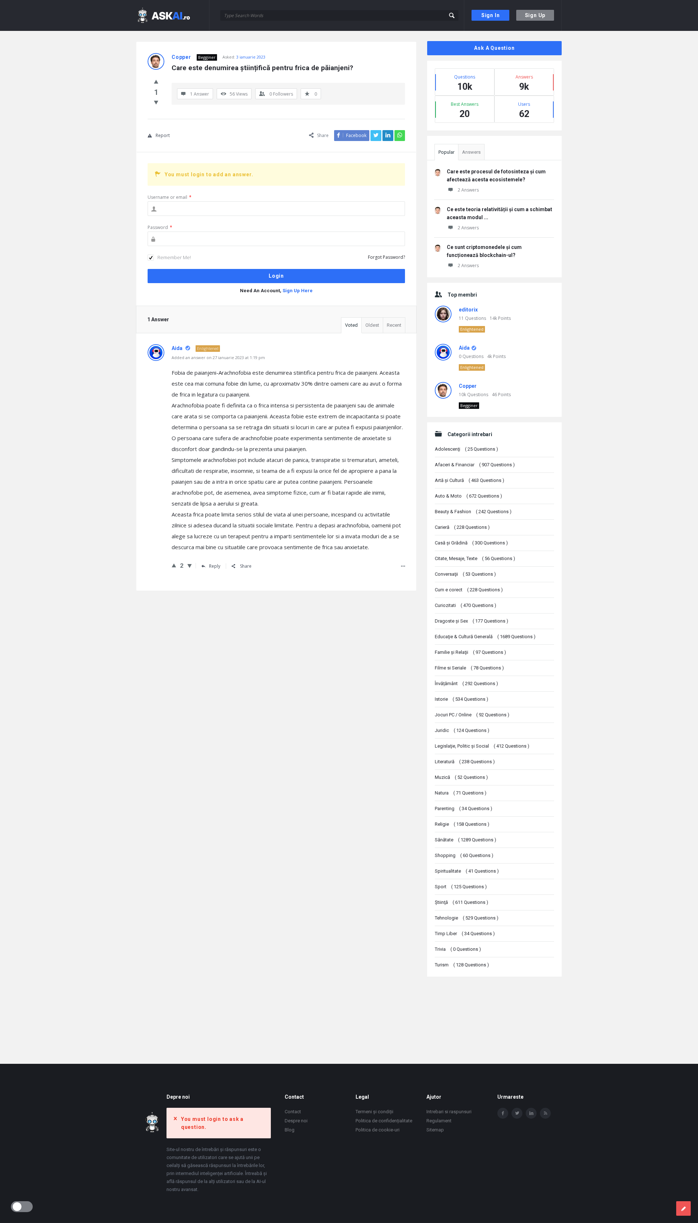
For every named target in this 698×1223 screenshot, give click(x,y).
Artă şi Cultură (469, 480)
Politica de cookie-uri (378, 1130)
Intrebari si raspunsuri (449, 1111)
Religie (462, 824)
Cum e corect (469, 589)
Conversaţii (465, 574)
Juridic (462, 730)
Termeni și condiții (374, 1111)
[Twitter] (517, 1113)
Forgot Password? (386, 257)
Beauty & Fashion (473, 511)
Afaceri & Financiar (475, 464)
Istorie (461, 699)
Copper (468, 386)
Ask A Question (494, 48)
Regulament (439, 1120)
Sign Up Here (297, 290)
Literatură (465, 761)
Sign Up (535, 15)
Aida (464, 348)
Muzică (461, 777)
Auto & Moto (468, 496)
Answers (471, 152)
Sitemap (435, 1130)
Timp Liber (465, 933)
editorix (468, 310)
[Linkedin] (531, 1113)
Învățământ (466, 683)
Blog (289, 1130)
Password (160, 227)
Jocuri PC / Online (472, 714)
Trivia (458, 949)
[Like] (156, 81)
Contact (293, 1111)
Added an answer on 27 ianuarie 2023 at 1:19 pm (218, 357)
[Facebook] (502, 1113)
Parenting (463, 808)
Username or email (170, 197)
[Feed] (545, 1113)
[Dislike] (156, 102)
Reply (214, 566)
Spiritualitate (467, 871)
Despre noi (296, 1120)
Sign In (490, 15)
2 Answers (468, 190)
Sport (461, 886)
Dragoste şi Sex (471, 621)
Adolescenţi (466, 449)
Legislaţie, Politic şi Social (482, 746)
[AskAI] (172, 15)
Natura (460, 793)
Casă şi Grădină (471, 543)
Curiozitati (465, 605)
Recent (394, 325)
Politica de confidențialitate (384, 1120)
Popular (446, 152)
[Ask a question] (683, 1208)
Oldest (372, 325)
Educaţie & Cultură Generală (485, 636)
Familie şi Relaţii (470, 652)
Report (163, 135)
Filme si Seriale (469, 668)
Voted (351, 325)
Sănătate (465, 839)
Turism (462, 964)
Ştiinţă (461, 902)
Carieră (462, 527)
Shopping (464, 855)
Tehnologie (466, 918)
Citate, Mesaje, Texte (475, 558)
